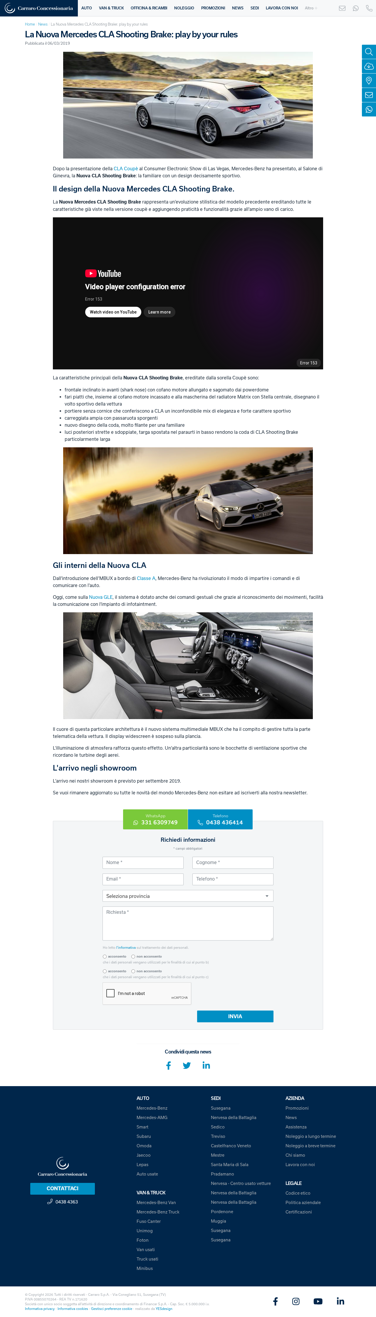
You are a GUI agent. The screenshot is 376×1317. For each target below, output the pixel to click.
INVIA (235, 1016)
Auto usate (147, 1173)
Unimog (145, 1230)
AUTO (86, 8)
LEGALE (294, 1183)
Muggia (218, 1220)
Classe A (146, 578)
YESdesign (164, 1309)
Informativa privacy (40, 1309)
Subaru (144, 1136)
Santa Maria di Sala (230, 1164)
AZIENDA (295, 1098)
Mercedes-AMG (152, 1117)
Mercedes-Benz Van (156, 1202)
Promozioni (297, 1108)
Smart (142, 1126)
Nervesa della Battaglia (233, 1117)
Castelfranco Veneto (231, 1145)
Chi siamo (295, 1155)
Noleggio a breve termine (310, 1145)
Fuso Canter (149, 1221)
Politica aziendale (303, 1202)
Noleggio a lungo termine (311, 1136)
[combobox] (188, 896)
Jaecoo (144, 1155)
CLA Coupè (126, 168)
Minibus (145, 1268)
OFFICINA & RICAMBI (149, 8)
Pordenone (222, 1211)
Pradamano (222, 1173)
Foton (143, 1240)
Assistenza (296, 1126)
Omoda (144, 1145)
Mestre (217, 1155)
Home (30, 24)
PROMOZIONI (213, 8)
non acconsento (149, 956)
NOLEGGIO (184, 8)
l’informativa (126, 947)
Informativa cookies (73, 1309)
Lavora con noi (300, 1164)
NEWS (238, 8)
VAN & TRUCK (111, 8)
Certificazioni (299, 1211)
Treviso (218, 1136)
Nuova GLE (101, 597)
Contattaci (62, 1188)
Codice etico (298, 1193)
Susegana (221, 1108)
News (43, 24)
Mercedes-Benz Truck (158, 1211)
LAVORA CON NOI (282, 8)
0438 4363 (67, 1201)
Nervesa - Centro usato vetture (241, 1183)
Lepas (142, 1164)
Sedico (218, 1126)
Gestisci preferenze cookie (111, 1309)
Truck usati (147, 1258)
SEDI (255, 8)
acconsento (117, 956)
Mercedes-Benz (152, 1108)
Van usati (146, 1249)
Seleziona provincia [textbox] (128, 896)
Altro (309, 8)
